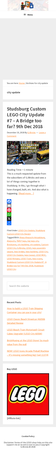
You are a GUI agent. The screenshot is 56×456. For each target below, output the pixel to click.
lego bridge (19, 251)
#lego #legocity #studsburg (32, 237)
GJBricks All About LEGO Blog (28, 5)
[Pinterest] (28, 210)
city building (23, 244)
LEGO (28, 248)
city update (35, 244)
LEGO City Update (26, 230)
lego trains (37, 258)
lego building (32, 251)
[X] (28, 219)
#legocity (11, 241)
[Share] (28, 223)
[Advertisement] (28, 48)
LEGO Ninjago (13, 258)
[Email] (28, 206)
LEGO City (43, 251)
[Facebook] (28, 201)
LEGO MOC (41, 255)
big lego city (33, 241)
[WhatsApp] (28, 214)
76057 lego (21, 241)
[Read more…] (26, 193)
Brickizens (12, 244)
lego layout (29, 255)
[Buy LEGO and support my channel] (28, 414)
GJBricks (21, 248)
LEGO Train (26, 258)
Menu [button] (30, 14)
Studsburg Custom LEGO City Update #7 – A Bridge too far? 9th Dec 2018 (26, 117)
